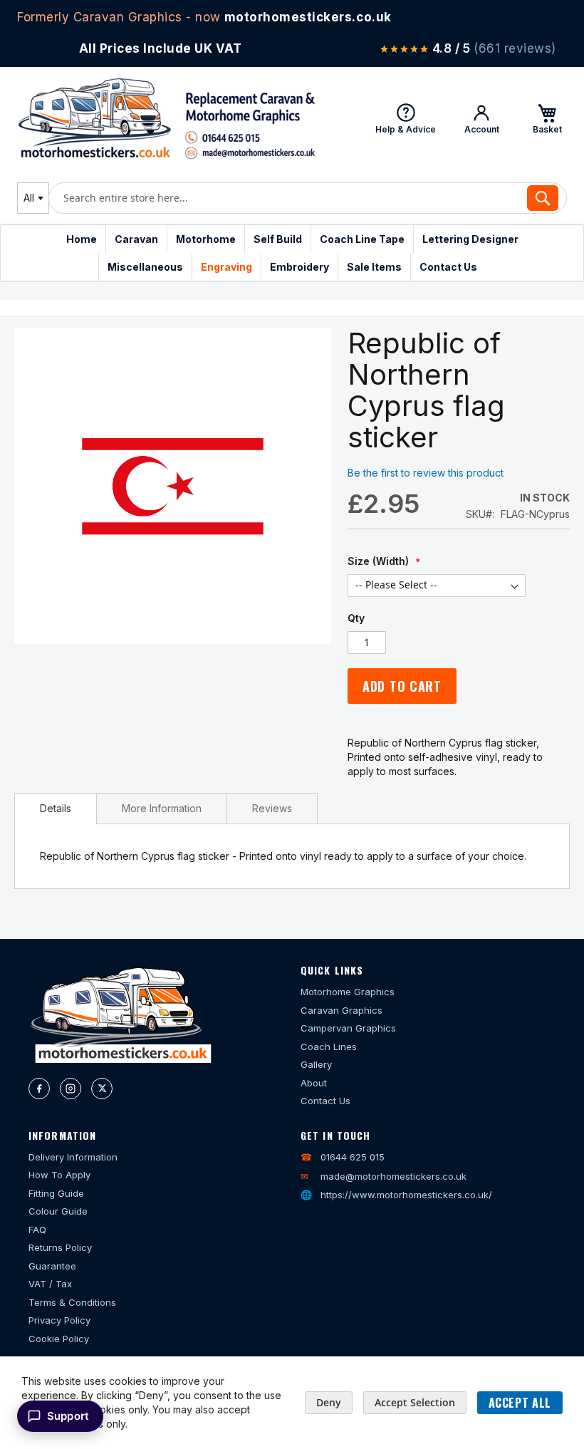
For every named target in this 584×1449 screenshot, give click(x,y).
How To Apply (59, 1174)
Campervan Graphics (348, 1028)
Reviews (272, 808)
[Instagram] (70, 1088)
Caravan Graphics (341, 1010)
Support (68, 1416)
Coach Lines (329, 1046)
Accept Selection (415, 1402)
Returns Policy (60, 1247)
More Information (162, 808)
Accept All (520, 1402)
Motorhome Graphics (348, 991)
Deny (328, 1402)
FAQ (37, 1229)
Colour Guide (58, 1211)
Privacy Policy (59, 1320)
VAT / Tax (50, 1283)
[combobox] (33, 198)
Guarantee (52, 1266)
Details (55, 808)
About (314, 1083)
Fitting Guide (56, 1193)
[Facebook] (39, 1088)
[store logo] (166, 118)
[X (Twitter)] (102, 1088)
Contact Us (325, 1100)
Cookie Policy (58, 1338)
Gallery (316, 1064)
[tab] (55, 808)
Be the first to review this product (426, 473)
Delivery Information (73, 1157)
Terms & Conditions (72, 1302)
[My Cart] (547, 118)
